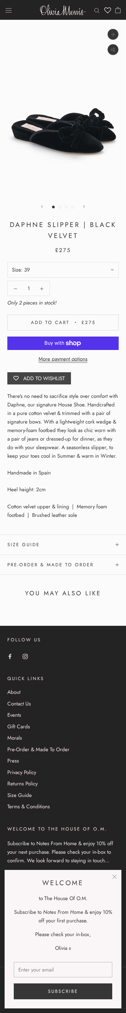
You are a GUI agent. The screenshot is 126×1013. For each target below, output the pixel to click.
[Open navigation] (9, 10)
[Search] (97, 10)
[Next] (84, 206)
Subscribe (63, 991)
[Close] (114, 876)
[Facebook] (10, 656)
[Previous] (42, 206)
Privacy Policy (21, 772)
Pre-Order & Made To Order (50, 564)
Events (14, 715)
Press (13, 760)
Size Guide (23, 544)
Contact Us (19, 703)
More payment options (63, 358)
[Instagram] (25, 656)
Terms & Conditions (28, 806)
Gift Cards (18, 726)
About (13, 692)
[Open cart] (117, 10)
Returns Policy (22, 783)
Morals (14, 737)
